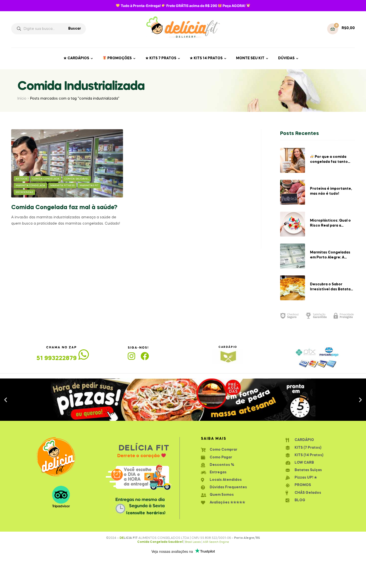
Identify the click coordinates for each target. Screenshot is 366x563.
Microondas (24, 192)
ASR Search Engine (216, 542)
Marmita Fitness (62, 185)
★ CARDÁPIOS (76, 58)
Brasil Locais (193, 542)
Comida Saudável (76, 179)
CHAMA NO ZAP (61, 347)
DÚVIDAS (286, 58)
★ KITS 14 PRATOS (206, 58)
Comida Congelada (45, 179)
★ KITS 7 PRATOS (160, 58)
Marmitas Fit (89, 185)
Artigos (21, 179)
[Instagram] (131, 356)
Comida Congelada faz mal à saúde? (64, 207)
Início (21, 98)
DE (122, 538)
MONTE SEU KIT (250, 58)
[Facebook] (145, 356)
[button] (178, 416)
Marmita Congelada (30, 185)
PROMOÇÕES (119, 58)
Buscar (74, 28)
